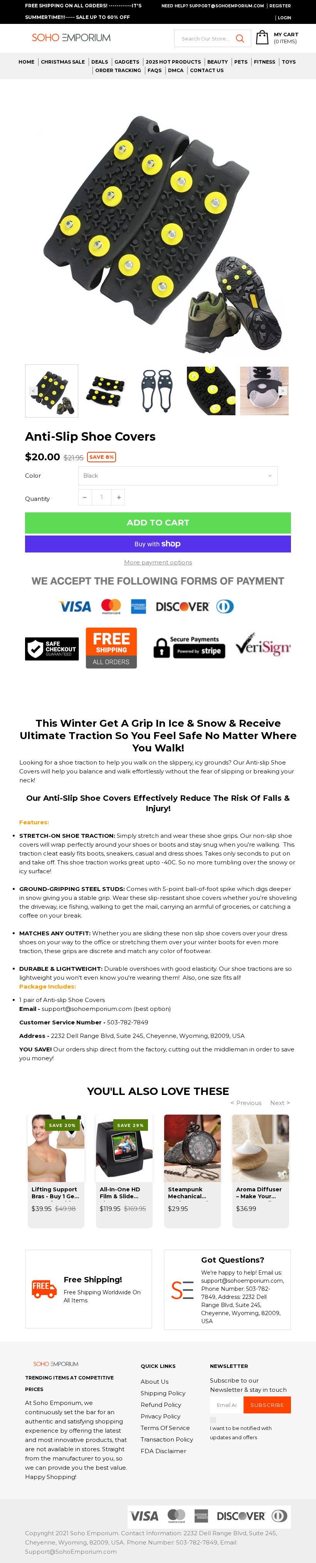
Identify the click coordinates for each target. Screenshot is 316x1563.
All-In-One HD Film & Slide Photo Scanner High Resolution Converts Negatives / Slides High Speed (123, 1193)
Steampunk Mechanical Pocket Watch (189, 1193)
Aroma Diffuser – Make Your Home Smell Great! (259, 1193)
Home (26, 62)
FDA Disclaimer (163, 1451)
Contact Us (207, 70)
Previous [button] (33, 391)
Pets (240, 62)
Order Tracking (118, 70)
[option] (158, 224)
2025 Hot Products (173, 62)
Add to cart (158, 522)
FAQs (154, 70)
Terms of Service (165, 1428)
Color (33, 475)
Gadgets (126, 62)
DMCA (175, 70)
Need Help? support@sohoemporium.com (212, 5)
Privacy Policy (160, 1416)
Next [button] (282, 391)
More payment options (158, 562)
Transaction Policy (167, 1439)
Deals (99, 62)
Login (284, 17)
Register (280, 5)
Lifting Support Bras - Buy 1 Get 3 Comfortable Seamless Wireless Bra (54, 1193)
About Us (154, 1381)
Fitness (264, 62)
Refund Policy (161, 1404)
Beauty (217, 62)
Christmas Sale (63, 62)
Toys (289, 62)
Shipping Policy (163, 1393)
